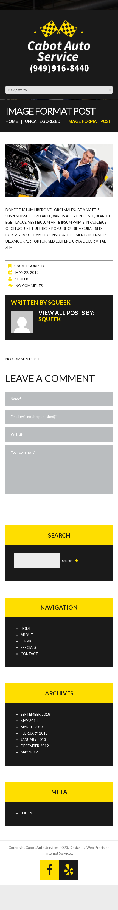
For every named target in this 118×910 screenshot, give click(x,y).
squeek (21, 279)
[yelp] (68, 870)
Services (28, 641)
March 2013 (32, 727)
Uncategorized (42, 121)
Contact (29, 654)
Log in (26, 813)
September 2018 (35, 714)
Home (11, 121)
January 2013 (33, 739)
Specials (28, 647)
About (27, 635)
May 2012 (29, 752)
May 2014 (29, 720)
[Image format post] (59, 170)
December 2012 (35, 746)
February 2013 (34, 733)
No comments (29, 285)
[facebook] (49, 870)
